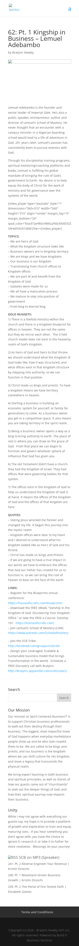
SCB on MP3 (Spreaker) (39, 857)
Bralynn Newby (23, 52)
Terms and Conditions (37, 912)
